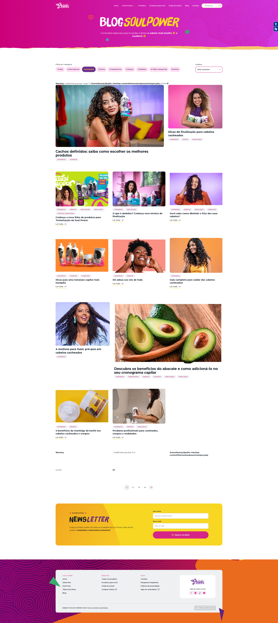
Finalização (197, 139)
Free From (67, 586)
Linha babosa (73, 69)
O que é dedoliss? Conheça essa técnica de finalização (137, 215)
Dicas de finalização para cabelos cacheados (191, 133)
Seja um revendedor (149, 589)
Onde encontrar (175, 6)
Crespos (129, 69)
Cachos (101, 69)
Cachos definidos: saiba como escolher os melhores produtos (102, 153)
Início (116, 6)
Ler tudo (59, 224)
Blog (187, 6)
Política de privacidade (150, 586)
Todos (60, 69)
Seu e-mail (157, 521)
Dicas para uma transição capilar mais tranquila (77, 281)
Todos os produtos (109, 579)
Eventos (175, 69)
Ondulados (98, 209)
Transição (212, 209)
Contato (195, 6)
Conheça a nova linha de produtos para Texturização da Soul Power (78, 219)
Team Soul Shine (69, 589)
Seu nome (157, 511)
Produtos (142, 6)
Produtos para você (157, 6)
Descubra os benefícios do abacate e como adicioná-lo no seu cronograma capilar (166, 370)
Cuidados (142, 69)
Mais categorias (160, 69)
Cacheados (89, 69)
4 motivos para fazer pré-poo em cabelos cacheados (78, 351)
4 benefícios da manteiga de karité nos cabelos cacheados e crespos (78, 432)
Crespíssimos (115, 69)
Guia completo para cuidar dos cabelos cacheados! (192, 281)
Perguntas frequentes (149, 582)
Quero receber (182, 535)
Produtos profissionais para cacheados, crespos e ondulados (135, 432)
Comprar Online (108, 589)
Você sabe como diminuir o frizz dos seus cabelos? (194, 215)
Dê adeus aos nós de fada (128, 280)
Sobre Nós (67, 582)
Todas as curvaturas (65, 213)
